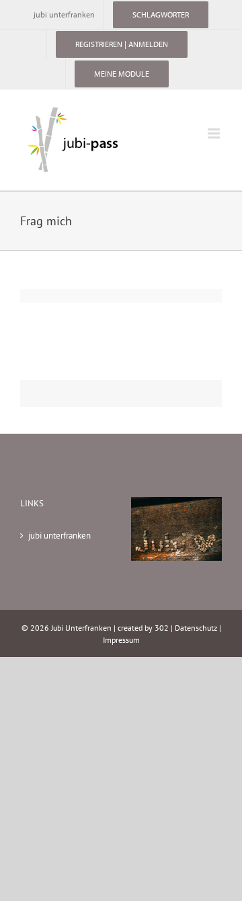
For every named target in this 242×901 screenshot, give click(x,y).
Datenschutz (196, 628)
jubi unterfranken (59, 535)
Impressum (121, 640)
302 (162, 628)
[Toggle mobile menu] (215, 133)
